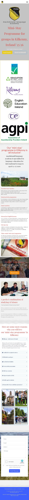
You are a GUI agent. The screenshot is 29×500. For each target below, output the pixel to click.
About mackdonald (20, 52)
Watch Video (14, 273)
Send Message (14, 471)
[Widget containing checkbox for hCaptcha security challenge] (14, 461)
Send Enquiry (7, 52)
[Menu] (27, 2)
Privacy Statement (17, 494)
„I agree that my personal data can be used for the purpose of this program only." (15, 466)
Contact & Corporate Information (8, 494)
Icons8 (17, 495)
